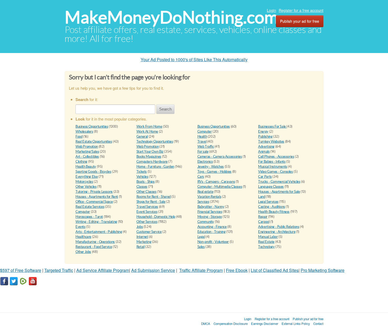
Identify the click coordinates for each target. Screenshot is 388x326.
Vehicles (142, 177)
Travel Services (147, 207)
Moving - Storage (209, 217)
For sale (203, 152)
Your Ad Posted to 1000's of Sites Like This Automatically (194, 59)
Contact (318, 324)
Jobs (139, 227)
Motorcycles (84, 182)
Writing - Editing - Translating (96, 222)
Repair (262, 217)
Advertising (266, 146)
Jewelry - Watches (210, 167)
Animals (263, 152)
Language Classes (271, 187)
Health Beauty (85, 167)
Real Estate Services (89, 207)
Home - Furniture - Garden (155, 167)
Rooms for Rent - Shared (153, 197)
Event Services (147, 212)
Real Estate (266, 242)
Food (78, 136)
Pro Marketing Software (322, 270)
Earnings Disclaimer (264, 324)
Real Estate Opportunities (93, 141)
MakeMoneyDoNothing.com (171, 17)
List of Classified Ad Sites (275, 270)
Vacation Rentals (209, 197)
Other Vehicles (86, 187)
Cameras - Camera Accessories (219, 157)
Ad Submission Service (153, 270)
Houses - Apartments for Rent (96, 197)
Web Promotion (86, 146)
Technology (266, 247)
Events (80, 227)
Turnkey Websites (271, 141)
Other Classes (146, 192)
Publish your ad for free (299, 21)
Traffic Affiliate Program (201, 270)
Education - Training (211, 232)
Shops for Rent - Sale (150, 202)
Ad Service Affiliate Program (102, 270)
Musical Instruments (272, 167)
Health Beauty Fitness (274, 212)
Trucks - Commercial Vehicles (279, 182)
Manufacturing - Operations (95, 242)
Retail (140, 247)
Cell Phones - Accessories (276, 157)
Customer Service (149, 232)
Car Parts (265, 177)
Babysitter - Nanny (210, 207)
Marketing (144, 242)
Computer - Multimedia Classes (219, 187)
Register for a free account (301, 10)
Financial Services (209, 212)
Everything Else (86, 177)
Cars (200, 177)
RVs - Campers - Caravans (216, 182)
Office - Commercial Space (94, 202)
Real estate (205, 192)
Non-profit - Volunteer (213, 242)
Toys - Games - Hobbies (214, 172)
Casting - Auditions (271, 207)
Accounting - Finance (212, 227)
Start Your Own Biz (149, 152)
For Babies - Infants (271, 162)
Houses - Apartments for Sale (279, 192)
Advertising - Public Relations (278, 227)
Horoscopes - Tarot (89, 217)
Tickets (141, 172)
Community (205, 222)
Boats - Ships (145, 182)
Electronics (205, 162)
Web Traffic (205, 146)
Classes (141, 187)
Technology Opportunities (154, 141)
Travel (202, 141)
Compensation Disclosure (231, 324)
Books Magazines (148, 157)
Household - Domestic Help (155, 217)
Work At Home (147, 131)
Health (202, 136)
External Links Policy (296, 324)
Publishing (265, 136)
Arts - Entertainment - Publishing (98, 232)
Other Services (147, 222)
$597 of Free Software (20, 270)
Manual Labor (268, 237)
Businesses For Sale (272, 126)
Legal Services (268, 202)
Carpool (263, 222)
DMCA (205, 324)
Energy (263, 131)
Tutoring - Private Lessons (94, 192)
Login (271, 10)
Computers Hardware (152, 162)
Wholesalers (84, 131)
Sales (201, 247)
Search (165, 109)
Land (261, 197)
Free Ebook (237, 270)
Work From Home (149, 126)
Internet (142, 237)
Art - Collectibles (87, 157)
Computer (204, 131)
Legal (201, 237)
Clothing (81, 162)
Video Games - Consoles (275, 172)
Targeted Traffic (58, 270)
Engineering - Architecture (276, 232)
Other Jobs (83, 252)
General (142, 136)
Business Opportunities (91, 126)
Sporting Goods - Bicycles (93, 172)
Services (203, 202)
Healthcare (83, 237)
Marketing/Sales (87, 152)
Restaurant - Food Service (93, 247)
